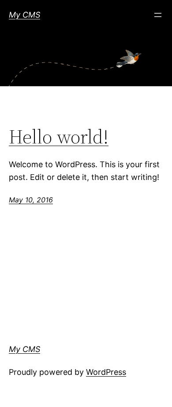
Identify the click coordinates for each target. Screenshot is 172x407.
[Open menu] (158, 15)
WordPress (106, 372)
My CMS (24, 14)
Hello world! (58, 137)
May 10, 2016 (31, 199)
